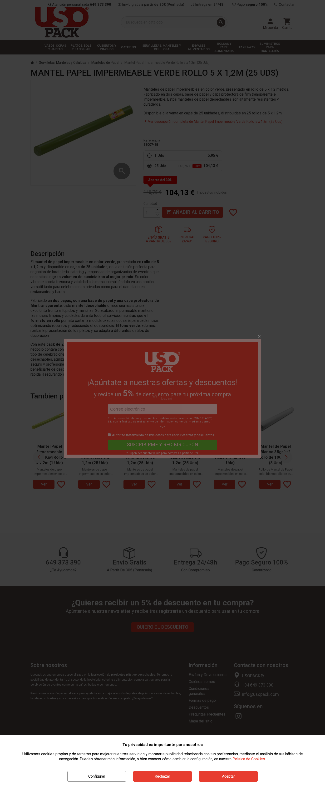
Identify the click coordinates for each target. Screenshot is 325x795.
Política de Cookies (248, 759)
